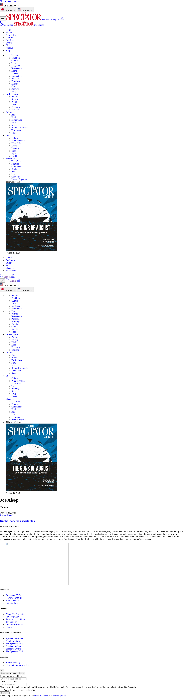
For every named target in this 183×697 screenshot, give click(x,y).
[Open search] (1, 277)
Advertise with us (14, 598)
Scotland (15, 109)
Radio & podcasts (19, 127)
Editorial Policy (13, 603)
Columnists (16, 166)
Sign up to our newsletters (17, 665)
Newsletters (11, 35)
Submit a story (12, 600)
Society (14, 99)
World (14, 102)
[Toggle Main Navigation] (3, 18)
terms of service (41, 695)
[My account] (61, 19)
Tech (13, 63)
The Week (16, 161)
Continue (4, 693)
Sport (13, 151)
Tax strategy (11, 622)
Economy (15, 107)
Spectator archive (13, 646)
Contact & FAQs (13, 595)
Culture (14, 60)
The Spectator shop (14, 643)
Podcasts (10, 37)
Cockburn (15, 58)
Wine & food (17, 143)
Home (8, 30)
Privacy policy (12, 617)
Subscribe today (13, 662)
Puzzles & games (19, 179)
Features (15, 164)
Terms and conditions (15, 619)
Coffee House (12, 94)
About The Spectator (15, 614)
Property (15, 148)
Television (16, 130)
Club (8, 45)
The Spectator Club (14, 651)
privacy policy (59, 695)
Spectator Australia (14, 638)
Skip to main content (9, 1)
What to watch (18, 140)
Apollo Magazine (13, 641)
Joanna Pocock (7, 515)
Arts (13, 114)
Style (13, 153)
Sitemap (9, 627)
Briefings (10, 40)
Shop (8, 50)
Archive (9, 48)
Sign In (56, 19)
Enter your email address (11, 676)
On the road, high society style (17, 520)
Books (14, 117)
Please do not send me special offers (19, 690)
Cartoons (15, 176)
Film (13, 122)
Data (13, 104)
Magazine (15, 65)
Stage (13, 133)
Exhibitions (16, 120)
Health (14, 156)
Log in (21, 673)
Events (9, 42)
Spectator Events (13, 649)
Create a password (8, 681)
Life (7, 135)
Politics (14, 55)
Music (14, 125)
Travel (14, 145)
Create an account (8, 673)
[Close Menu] (2, 280)
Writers (9, 32)
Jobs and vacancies (14, 624)
